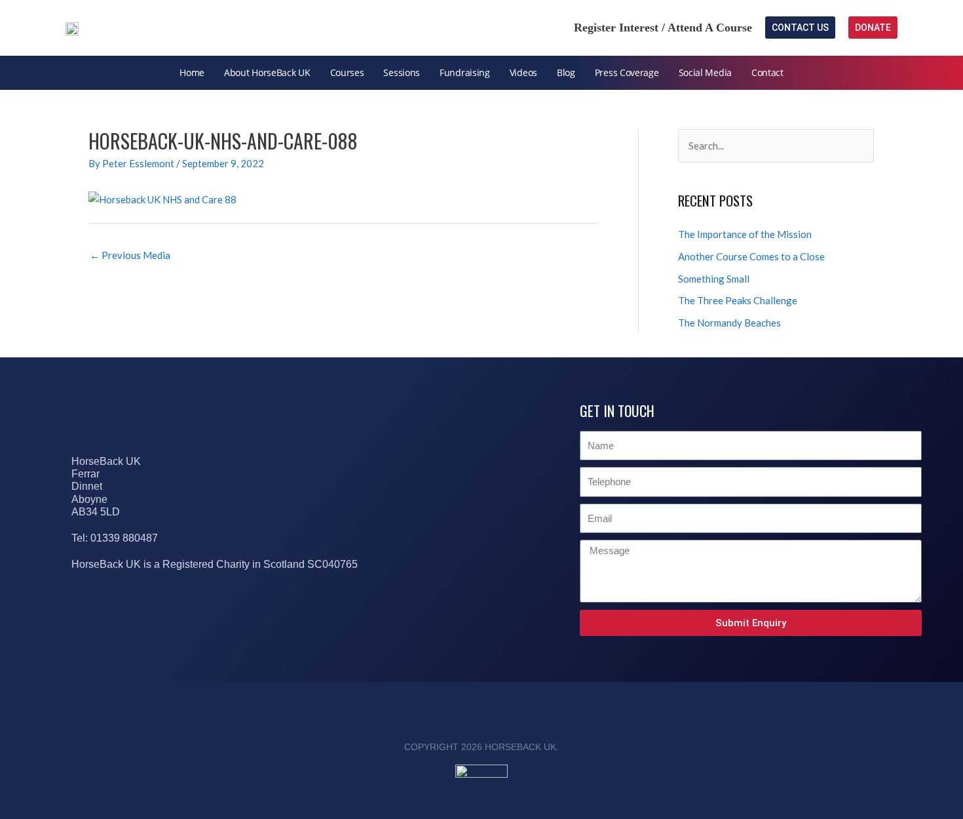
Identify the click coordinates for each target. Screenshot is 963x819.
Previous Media (130, 255)
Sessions (401, 72)
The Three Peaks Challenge (737, 300)
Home (191, 72)
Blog (566, 72)
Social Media (705, 72)
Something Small (713, 279)
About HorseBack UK (267, 72)
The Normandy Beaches (729, 323)
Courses (347, 72)
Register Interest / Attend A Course (663, 27)
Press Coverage (627, 72)
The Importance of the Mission (745, 234)
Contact (767, 72)
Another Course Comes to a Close (751, 256)
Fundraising (465, 72)
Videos (523, 72)
